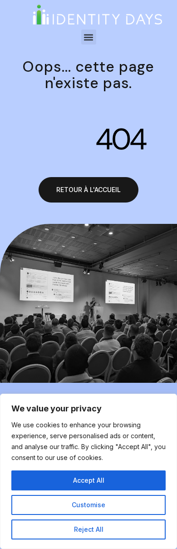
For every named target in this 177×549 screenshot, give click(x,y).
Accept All (88, 480)
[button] (88, 37)
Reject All (88, 529)
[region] (88, 471)
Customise (88, 505)
